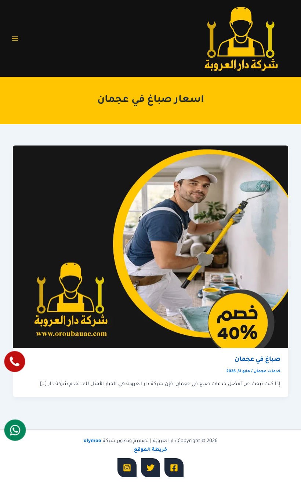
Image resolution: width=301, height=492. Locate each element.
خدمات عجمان (267, 371)
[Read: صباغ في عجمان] (151, 247)
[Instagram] (127, 467)
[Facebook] (174, 467)
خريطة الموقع (150, 450)
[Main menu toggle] (15, 38)
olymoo (92, 441)
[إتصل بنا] (14, 361)
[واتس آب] (15, 430)
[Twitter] (150, 467)
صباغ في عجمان (257, 359)
